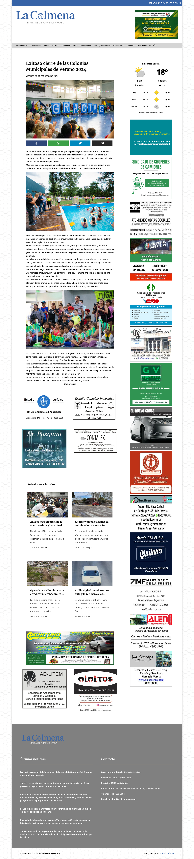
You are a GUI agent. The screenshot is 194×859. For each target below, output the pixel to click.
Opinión (130, 46)
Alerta (46, 46)
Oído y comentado (102, 46)
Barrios (55, 46)
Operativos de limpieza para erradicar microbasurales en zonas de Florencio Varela (47, 594)
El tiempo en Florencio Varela (151, 112)
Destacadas (36, 46)
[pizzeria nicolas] (151, 259)
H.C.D (75, 46)
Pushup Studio (167, 853)
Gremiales (66, 46)
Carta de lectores (144, 46)
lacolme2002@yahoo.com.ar (122, 799)
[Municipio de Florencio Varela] (151, 137)
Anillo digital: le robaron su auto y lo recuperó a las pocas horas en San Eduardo (92, 594)
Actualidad (20, 46)
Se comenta (118, 46)
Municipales (86, 46)
